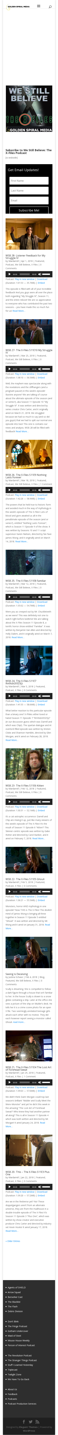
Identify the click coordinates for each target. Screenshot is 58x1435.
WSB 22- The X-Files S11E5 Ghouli (25, 879)
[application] (29, 274)
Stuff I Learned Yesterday (20, 1364)
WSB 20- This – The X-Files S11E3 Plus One (27, 1173)
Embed (41, 282)
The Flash (12, 1306)
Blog (42, 977)
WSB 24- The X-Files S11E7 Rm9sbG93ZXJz (21, 682)
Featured (39, 261)
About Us (12, 1389)
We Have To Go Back (18, 1379)
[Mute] (39, 274)
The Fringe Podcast (17, 1326)
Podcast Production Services (22, 1403)
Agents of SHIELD (17, 1287)
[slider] (46, 274)
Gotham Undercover (18, 1331)
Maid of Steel (14, 1335)
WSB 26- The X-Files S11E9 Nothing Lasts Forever (26, 476)
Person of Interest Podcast (21, 1345)
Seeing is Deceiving (17, 974)
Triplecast (12, 1369)
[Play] (9, 274)
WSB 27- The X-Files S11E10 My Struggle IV (29, 351)
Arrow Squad (14, 1292)
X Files (34, 264)
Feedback (12, 1394)
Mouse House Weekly (19, 1340)
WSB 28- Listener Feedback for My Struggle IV (25, 257)
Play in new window (24, 279)
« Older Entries (13, 1241)
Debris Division (15, 1311)
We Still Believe (22, 264)
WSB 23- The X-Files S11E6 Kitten (25, 785)
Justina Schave (16, 977)
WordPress (29, 1430)
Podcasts (12, 1398)
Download (42, 279)
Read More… (19, 310)
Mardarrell (14, 261)
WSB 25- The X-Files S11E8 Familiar (26, 580)
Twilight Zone (14, 1374)
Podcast (10, 264)
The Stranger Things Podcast (22, 1360)
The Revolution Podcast (20, 1355)
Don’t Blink (13, 1321)
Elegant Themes (28, 1427)
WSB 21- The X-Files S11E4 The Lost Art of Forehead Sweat (28, 1068)
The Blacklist (14, 1301)
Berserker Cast (15, 1297)
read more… (19, 1022)
